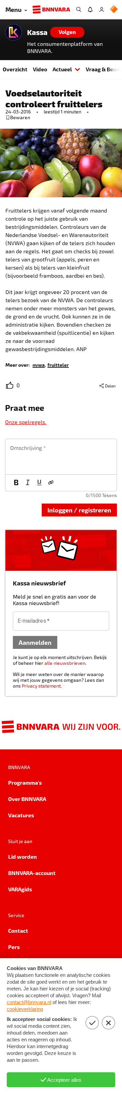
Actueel (62, 69)
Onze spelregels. (25, 422)
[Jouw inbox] (90, 9)
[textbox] (61, 456)
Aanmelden (35, 642)
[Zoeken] (79, 9)
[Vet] (16, 482)
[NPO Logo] (114, 9)
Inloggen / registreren (79, 509)
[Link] (50, 482)
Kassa (37, 32)
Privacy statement (41, 686)
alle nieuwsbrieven (64, 663)
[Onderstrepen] (39, 482)
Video (40, 69)
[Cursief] (27, 482)
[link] (39, 364)
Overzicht (15, 69)
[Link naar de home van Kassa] (13, 32)
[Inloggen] (102, 9)
